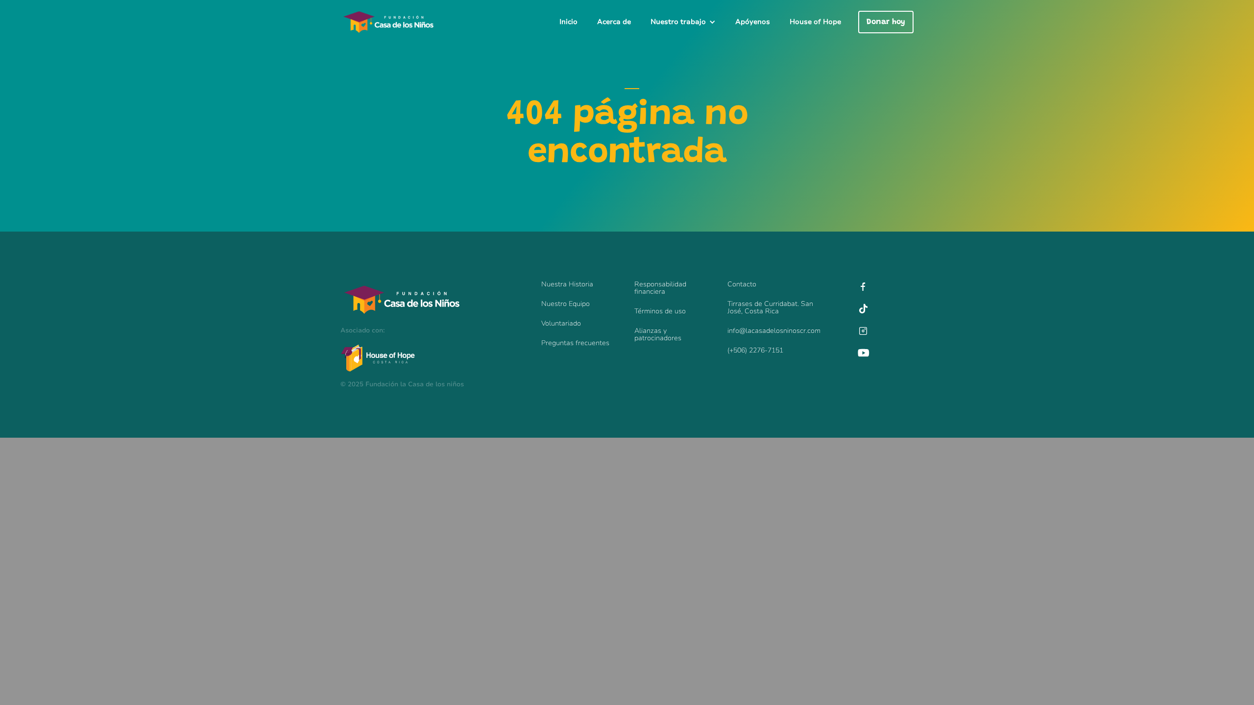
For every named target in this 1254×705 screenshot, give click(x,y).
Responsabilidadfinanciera (660, 288)
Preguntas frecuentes (575, 343)
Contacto (741, 284)
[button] (683, 22)
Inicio (568, 21)
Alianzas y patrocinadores (657, 334)
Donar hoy (886, 22)
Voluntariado (561, 323)
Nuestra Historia (567, 284)
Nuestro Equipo (565, 303)
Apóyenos (752, 21)
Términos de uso (660, 311)
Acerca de (614, 21)
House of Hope (815, 21)
